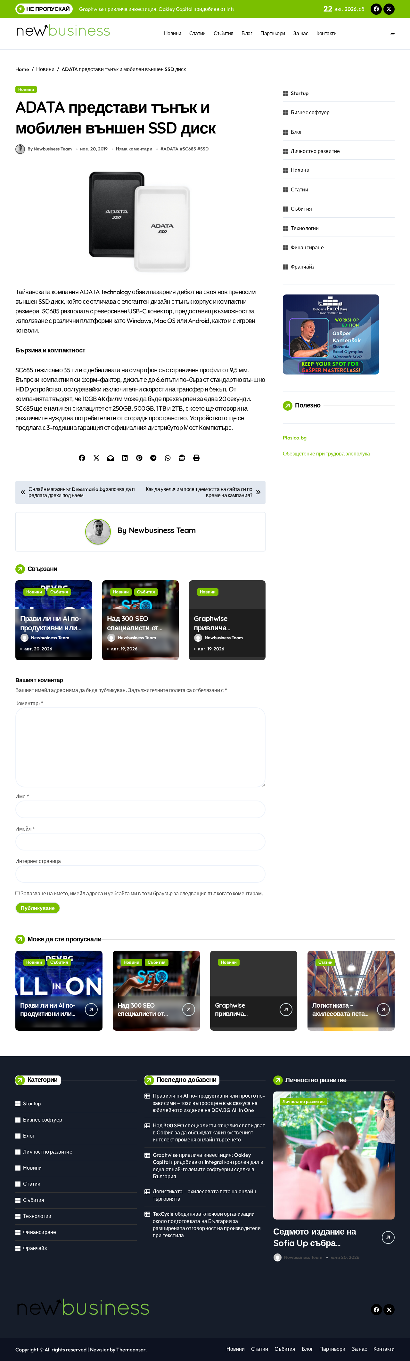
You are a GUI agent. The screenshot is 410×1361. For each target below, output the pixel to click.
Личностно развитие (315, 151)
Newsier (99, 1349)
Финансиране (307, 247)
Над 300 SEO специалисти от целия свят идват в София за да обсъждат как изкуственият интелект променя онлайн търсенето (209, 1132)
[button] (388, 1178)
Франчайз (303, 266)
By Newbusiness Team (50, 149)
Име (22, 796)
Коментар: (29, 703)
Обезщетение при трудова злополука (326, 453)
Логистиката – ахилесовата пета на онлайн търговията (338, 1017)
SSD (204, 149)
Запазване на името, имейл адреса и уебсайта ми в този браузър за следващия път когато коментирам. (141, 893)
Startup (299, 93)
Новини (172, 33)
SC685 (189, 149)
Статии (197, 33)
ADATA (170, 149)
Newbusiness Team (162, 530)
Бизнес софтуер (310, 112)
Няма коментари (134, 149)
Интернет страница (38, 861)
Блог (247, 33)
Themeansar (130, 1349)
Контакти (326, 33)
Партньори (272, 33)
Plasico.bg (295, 437)
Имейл (25, 828)
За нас (300, 33)
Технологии (305, 228)
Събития (224, 33)
